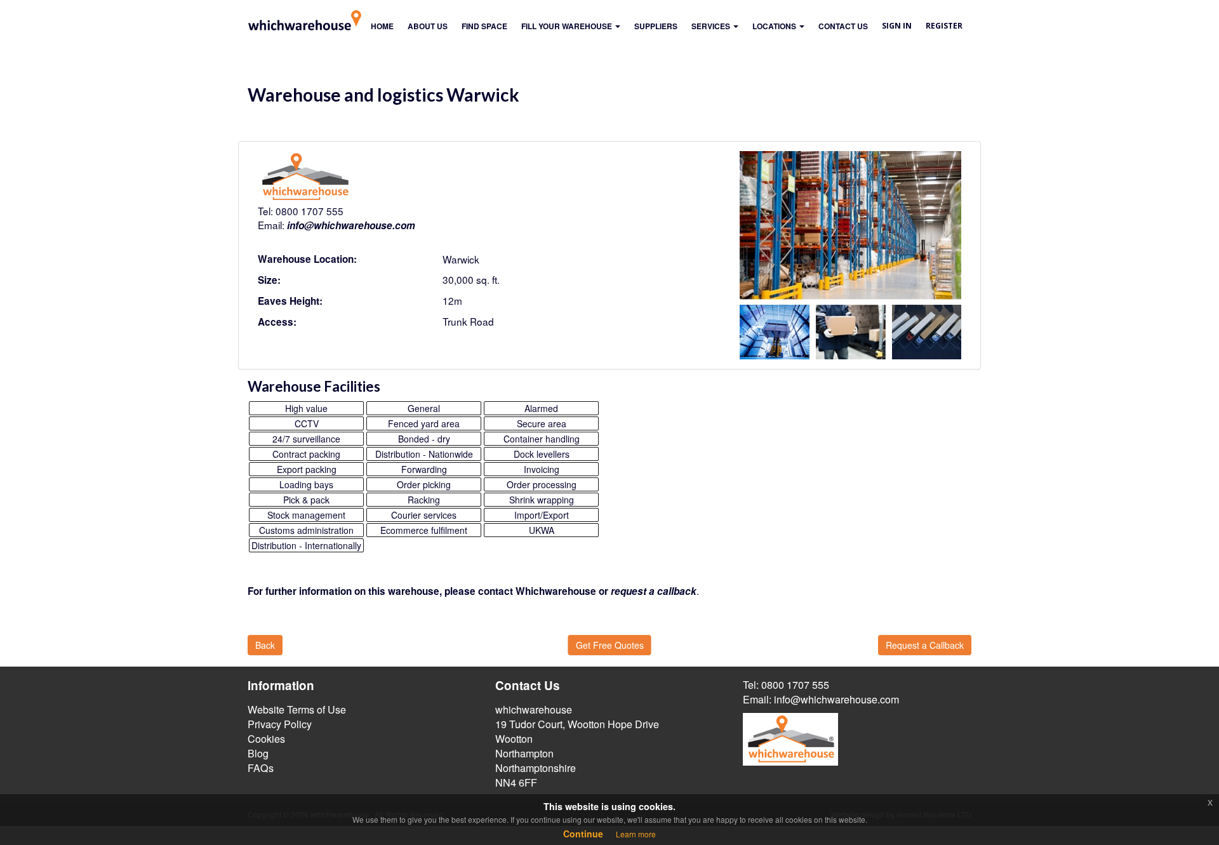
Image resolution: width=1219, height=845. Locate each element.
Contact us (843, 26)
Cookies (266, 738)
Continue (583, 833)
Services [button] (711, 26)
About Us (428, 26)
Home (382, 26)
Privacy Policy (280, 724)
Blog (258, 753)
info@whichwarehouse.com (351, 225)
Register (944, 25)
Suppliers (655, 26)
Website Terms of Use (297, 709)
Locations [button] (775, 26)
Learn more (636, 833)
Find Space (484, 26)
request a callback (653, 591)
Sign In (897, 25)
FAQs (261, 768)
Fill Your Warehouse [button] (567, 26)
